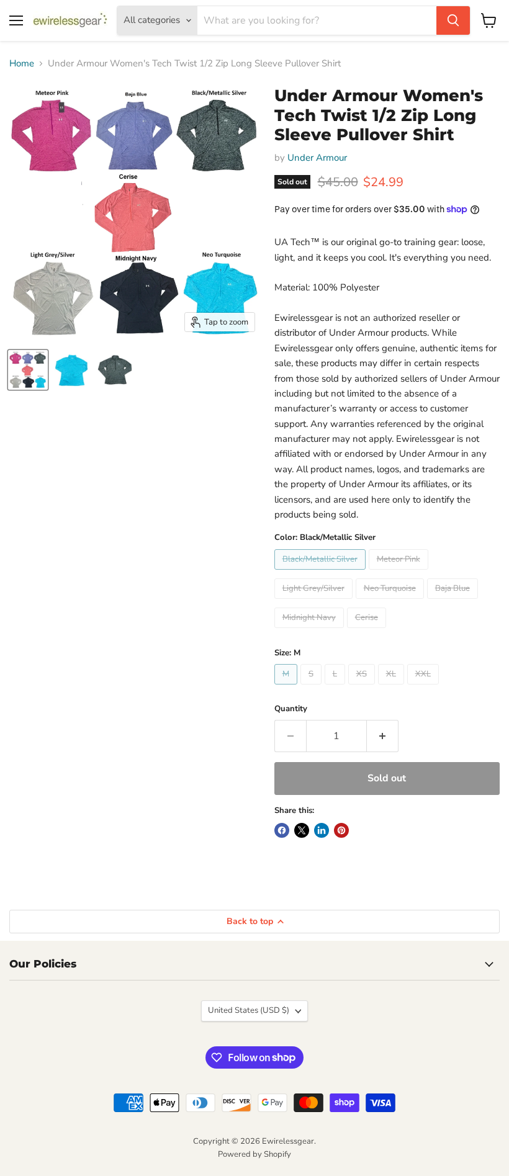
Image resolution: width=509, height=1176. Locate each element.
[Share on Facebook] (281, 830)
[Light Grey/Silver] (315, 602)
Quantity (290, 709)
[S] (312, 687)
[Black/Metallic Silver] (321, 573)
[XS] (363, 687)
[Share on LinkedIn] (321, 830)
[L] (336, 687)
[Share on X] (301, 830)
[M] (287, 687)
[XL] (392, 687)
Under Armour (317, 157)
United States (248, 1010)
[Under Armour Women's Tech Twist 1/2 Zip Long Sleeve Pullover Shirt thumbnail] (28, 370)
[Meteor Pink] (400, 573)
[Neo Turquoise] (391, 602)
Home (21, 63)
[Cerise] (368, 631)
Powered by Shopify (254, 1154)
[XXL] (424, 687)
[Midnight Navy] (310, 631)
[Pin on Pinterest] (341, 830)
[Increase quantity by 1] (383, 736)
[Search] (453, 20)
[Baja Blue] (454, 602)
